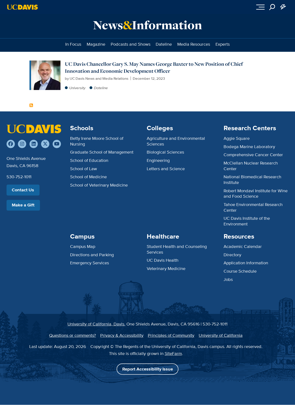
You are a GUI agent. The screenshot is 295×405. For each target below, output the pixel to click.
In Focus (73, 44)
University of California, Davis (95, 324)
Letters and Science (166, 169)
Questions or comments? (72, 335)
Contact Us (23, 190)
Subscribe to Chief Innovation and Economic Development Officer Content (31, 105)
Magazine (96, 44)
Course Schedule (240, 271)
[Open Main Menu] (260, 7)
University (77, 87)
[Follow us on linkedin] (33, 144)
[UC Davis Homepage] (22, 7)
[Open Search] (272, 7)
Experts (223, 44)
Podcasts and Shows (130, 44)
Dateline (164, 44)
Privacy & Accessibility (121, 335)
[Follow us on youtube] (57, 144)
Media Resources (193, 44)
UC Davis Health (162, 260)
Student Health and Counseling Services (177, 249)
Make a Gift (23, 205)
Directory (232, 255)
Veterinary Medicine (166, 268)
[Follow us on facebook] (11, 144)
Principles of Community (171, 335)
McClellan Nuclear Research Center (251, 166)
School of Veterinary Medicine (99, 185)
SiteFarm (173, 353)
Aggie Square (237, 138)
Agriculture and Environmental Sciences (176, 141)
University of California (221, 335)
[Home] (34, 128)
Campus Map (82, 246)
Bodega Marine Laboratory (249, 147)
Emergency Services (89, 263)
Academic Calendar (243, 246)
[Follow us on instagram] (22, 144)
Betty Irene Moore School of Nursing (96, 141)
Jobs (228, 279)
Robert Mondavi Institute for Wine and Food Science (256, 193)
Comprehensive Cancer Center (253, 155)
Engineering (158, 160)
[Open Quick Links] (283, 7)
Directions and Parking (92, 255)
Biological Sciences (165, 152)
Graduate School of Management (101, 152)
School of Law (83, 169)
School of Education (89, 160)
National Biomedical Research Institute (252, 179)
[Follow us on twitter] (45, 144)
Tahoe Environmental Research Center (253, 207)
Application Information (246, 263)
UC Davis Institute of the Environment (247, 221)
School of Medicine (88, 177)
